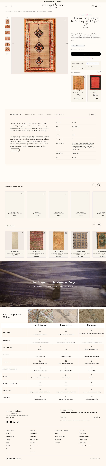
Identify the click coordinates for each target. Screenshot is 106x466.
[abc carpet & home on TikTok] (18, 421)
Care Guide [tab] (49, 114)
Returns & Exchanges (60, 436)
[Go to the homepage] (53, 7)
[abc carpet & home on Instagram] (14, 421)
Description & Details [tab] (16, 114)
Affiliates (8, 445)
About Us (8, 433)
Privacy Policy (82, 433)
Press (7, 442)
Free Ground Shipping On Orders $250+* (53, 1)
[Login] (96, 6)
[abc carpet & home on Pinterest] (11, 421)
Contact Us (57, 433)
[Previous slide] (7, 18)
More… (72, 40)
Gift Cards (57, 442)
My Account (58, 439)
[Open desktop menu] (6, 6)
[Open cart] (99, 6)
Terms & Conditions (84, 436)
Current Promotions (35, 445)
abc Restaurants (10, 436)
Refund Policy (82, 442)
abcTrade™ (33, 436)
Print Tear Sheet (59, 114)
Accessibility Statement (84, 445)
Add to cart (86, 54)
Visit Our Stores (10, 417)
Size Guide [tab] (40, 114)
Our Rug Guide (34, 439)
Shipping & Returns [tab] (30, 114)
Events (32, 449)
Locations (8, 449)
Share (92, 114)
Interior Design (34, 433)
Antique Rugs (21, 11)
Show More (15, 150)
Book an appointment (93, 63)
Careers (8, 439)
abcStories (32, 442)
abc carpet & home (85, 15)
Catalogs (32, 452)
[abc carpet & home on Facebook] (7, 421)
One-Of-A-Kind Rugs (12, 11)
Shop (6, 11)
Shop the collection (75, 72)
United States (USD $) (14, 458)
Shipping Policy (83, 439)
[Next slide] (7, 54)
